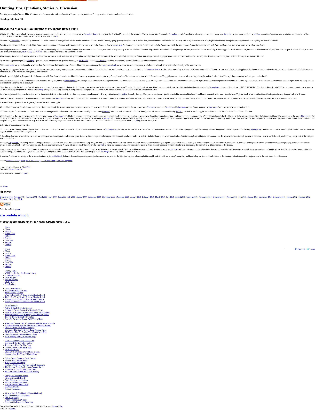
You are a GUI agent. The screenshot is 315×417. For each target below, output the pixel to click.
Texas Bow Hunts (48, 161)
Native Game (10, 234)
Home (7, 227)
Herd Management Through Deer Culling (21, 334)
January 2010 (135, 197)
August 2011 (253, 197)
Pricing (7, 238)
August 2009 (82, 197)
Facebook (301, 249)
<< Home (4, 186)
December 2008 (6, 197)
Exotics (8, 231)
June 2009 (62, 197)
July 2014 (18, 199)
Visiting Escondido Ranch (15, 378)
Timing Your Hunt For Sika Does (18, 345)
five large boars (111, 129)
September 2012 (6, 199)
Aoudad (39, 52)
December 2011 (279, 197)
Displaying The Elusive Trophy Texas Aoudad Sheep (25, 330)
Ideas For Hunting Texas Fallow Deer (19, 341)
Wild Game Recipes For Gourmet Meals (20, 273)
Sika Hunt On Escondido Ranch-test (19, 402)
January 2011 (232, 197)
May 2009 (53, 197)
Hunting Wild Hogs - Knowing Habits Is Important (25, 365)
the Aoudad (83, 61)
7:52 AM (26, 167)
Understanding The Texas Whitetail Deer (21, 354)
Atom (25, 173)
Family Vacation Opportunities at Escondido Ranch (25, 302)
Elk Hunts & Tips (12, 350)
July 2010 (170, 197)
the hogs (30, 61)
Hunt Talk (9, 240)
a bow (55, 36)
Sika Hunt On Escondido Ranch (17, 395)
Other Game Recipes (13, 288)
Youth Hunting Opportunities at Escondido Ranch (24, 299)
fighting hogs (256, 129)
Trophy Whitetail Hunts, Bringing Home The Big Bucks (27, 315)
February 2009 (31, 197)
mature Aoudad (154, 69)
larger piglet (214, 87)
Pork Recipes (10, 284)
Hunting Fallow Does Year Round (18, 347)
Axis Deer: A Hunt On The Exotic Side (20, 369)
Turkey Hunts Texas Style (15, 363)
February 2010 (148, 197)
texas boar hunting (33, 161)
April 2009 (43, 197)
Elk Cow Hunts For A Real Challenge (19, 328)
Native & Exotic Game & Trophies (18, 308)
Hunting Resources (12, 389)
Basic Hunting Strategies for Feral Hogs (20, 336)
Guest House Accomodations (16, 380)
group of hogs (27, 52)
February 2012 (304, 197)
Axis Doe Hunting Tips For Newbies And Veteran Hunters (28, 325)
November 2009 (108, 197)
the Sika (179, 112)
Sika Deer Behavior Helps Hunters (18, 343)
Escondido (173, 34)
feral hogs (213, 107)
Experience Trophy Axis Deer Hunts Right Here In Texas (27, 312)
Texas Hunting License (14, 293)
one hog (59, 98)
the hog (40, 89)
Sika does (169, 107)
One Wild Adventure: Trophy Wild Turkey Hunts (24, 319)
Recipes (8, 242)
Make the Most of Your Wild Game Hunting (22, 371)
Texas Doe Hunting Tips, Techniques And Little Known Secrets (30, 323)
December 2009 (122, 197)
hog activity (117, 45)
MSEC (13, 408)
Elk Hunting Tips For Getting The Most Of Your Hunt (26, 332)
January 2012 (292, 197)
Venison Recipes (11, 280)
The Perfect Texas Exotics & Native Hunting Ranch (25, 297)
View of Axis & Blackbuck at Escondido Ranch (23, 393)
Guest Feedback (11, 306)
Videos (7, 236)
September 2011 (265, 197)
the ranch (227, 34)
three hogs (105, 151)
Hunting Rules (10, 271)
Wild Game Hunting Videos (16, 400)
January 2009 (19, 197)
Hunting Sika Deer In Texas (16, 360)
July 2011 (242, 197)
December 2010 (219, 197)
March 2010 (160, 197)
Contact (8, 245)
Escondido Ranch (91, 34)
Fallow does (181, 107)
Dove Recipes (10, 277)
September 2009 (94, 197)
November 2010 (205, 197)
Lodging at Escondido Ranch (16, 376)
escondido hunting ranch (15, 161)
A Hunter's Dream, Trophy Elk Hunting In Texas (24, 310)
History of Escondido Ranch (16, 290)
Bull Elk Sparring (12, 398)
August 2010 (180, 197)
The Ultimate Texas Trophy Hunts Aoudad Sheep (24, 367)
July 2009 (71, 197)
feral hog (257, 34)
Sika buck (151, 107)
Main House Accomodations (16, 382)
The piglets (122, 94)
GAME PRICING (12, 387)
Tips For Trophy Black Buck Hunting (19, 317)
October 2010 (192, 197)
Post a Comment (15, 169)
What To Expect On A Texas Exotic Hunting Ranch (25, 295)
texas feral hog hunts (64, 161)
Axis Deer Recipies (12, 275)
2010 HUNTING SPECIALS (16, 385)
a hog (137, 120)
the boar (174, 149)
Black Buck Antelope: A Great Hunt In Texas (22, 352)
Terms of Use (57, 406)
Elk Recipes (9, 282)
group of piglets (70, 81)
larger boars (13, 143)
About (7, 229)
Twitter (312, 249)
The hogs (305, 116)
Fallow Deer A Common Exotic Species (20, 358)
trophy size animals (109, 65)
